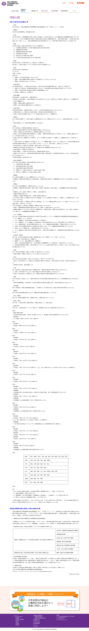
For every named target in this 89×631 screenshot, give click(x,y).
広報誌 (17, 622)
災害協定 (17, 623)
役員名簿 (17, 620)
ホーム (17, 615)
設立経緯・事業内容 (20, 619)
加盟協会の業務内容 (23, 10)
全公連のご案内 (14, 10)
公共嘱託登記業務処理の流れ (40, 618)
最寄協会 (72, 3)
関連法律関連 (37, 623)
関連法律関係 (64, 10)
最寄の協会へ (66, 603)
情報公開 (17, 624)
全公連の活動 (54, 10)
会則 (18, 22)
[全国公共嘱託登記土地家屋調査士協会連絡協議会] (10, 3)
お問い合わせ (44, 10)
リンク (74, 10)
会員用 (64, 3)
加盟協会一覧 (34, 10)
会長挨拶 (17, 618)
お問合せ (81, 2)
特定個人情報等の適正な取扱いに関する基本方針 (24, 508)
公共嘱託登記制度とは (38, 616)
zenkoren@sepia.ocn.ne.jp (62, 619)
